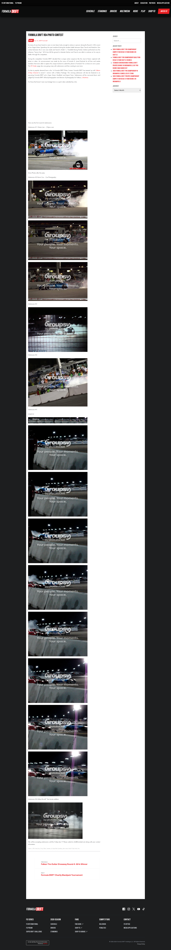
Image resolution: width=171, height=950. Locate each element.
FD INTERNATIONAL (8, 3)
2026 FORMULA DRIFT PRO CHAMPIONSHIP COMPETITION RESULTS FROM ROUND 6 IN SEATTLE (124, 52)
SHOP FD (151, 11)
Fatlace (44, 848)
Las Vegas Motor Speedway (56, 848)
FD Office (127, 924)
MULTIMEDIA (125, 11)
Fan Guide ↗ (79, 924)
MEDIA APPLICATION (163, 3)
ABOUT (136, 3)
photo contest (65, 848)
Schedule (53, 924)
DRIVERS (113, 11)
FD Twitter (34, 66)
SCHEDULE (90, 11)
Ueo (79, 848)
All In (34, 848)
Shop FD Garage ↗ (81, 931)
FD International (32, 924)
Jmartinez (49, 848)
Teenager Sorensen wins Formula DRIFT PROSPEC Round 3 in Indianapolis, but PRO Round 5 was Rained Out (125, 65)
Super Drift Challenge (34, 931)
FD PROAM (18, 3)
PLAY (143, 11)
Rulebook (102, 924)
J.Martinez (85, 77)
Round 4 (70, 848)
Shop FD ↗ (78, 928)
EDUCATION (143, 3)
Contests (29, 848)
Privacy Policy (141, 944)
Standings (54, 931)
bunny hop (37, 848)
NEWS (135, 11)
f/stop (41, 848)
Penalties (102, 928)
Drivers (53, 928)
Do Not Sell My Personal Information (37, 942)
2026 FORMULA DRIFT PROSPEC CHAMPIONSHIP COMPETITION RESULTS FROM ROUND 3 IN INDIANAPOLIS (126, 79)
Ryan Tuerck (75, 848)
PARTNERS (152, 3)
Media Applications (130, 928)
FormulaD (45, 40)
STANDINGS (102, 11)
